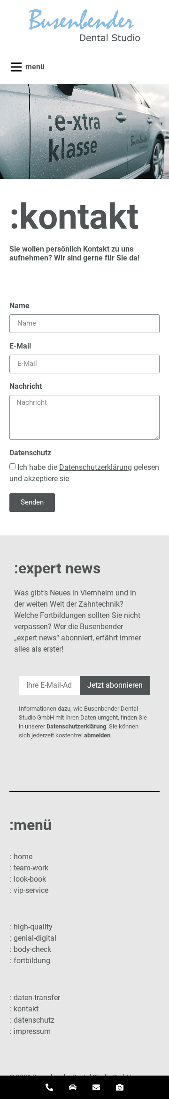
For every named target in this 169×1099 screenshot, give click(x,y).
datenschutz (34, 1020)
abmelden (97, 735)
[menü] (16, 67)
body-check (32, 949)
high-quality (33, 926)
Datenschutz (30, 453)
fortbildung (32, 960)
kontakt (26, 1008)
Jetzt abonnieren (115, 685)
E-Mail (20, 346)
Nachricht (25, 387)
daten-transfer (37, 997)
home (23, 856)
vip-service (31, 890)
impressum (32, 1031)
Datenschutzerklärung (76, 726)
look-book (30, 879)
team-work (31, 867)
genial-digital (35, 938)
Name (19, 306)
